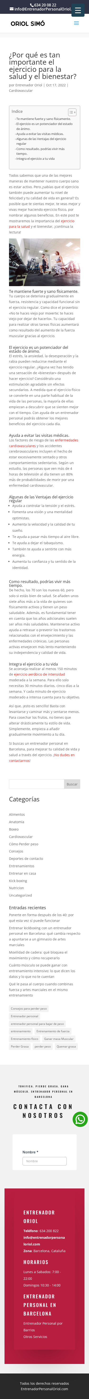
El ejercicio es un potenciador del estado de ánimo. (44, 126)
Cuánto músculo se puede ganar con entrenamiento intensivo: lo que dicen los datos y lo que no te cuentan (42, 971)
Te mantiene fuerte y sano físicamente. (43, 119)
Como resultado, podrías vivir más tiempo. (40, 151)
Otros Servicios (35, 1336)
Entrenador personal (24, 1016)
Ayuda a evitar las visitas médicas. (40, 134)
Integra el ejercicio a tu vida (35, 159)
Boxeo (14, 829)
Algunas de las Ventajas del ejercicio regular (41, 141)
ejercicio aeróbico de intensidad (39, 674)
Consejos (16, 851)
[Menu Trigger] (77, 10)
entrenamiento (21, 1031)
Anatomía (16, 822)
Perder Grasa (20, 1046)
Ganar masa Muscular (59, 1039)
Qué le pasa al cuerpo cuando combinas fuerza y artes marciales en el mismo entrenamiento (41, 990)
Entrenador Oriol (28, 85)
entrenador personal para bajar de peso (37, 1024)
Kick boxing (18, 880)
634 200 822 (50, 1231)
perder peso (43, 1046)
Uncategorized (20, 895)
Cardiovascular (21, 90)
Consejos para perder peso (29, 1009)
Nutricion (16, 888)
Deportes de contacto (26, 858)
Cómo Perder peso (23, 844)
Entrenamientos (21, 866)
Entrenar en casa (22, 873)
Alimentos (17, 814)
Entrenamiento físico (24, 1039)
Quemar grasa (66, 1046)
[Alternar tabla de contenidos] (70, 112)
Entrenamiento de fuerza (53, 1031)
